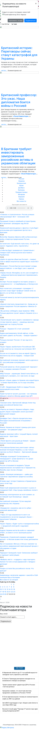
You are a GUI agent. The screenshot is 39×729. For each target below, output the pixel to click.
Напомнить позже (15, 20)
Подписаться (30, 20)
